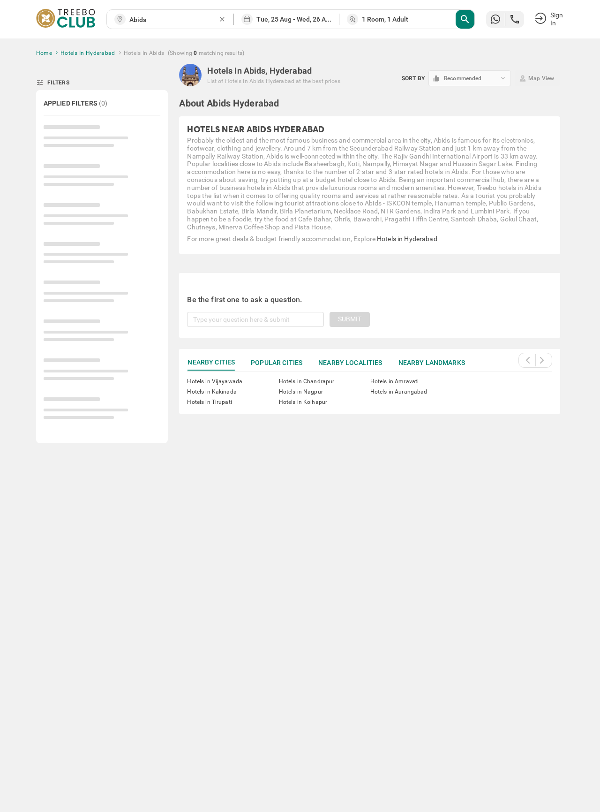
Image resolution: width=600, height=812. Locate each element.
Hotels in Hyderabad (407, 239)
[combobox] (173, 20)
